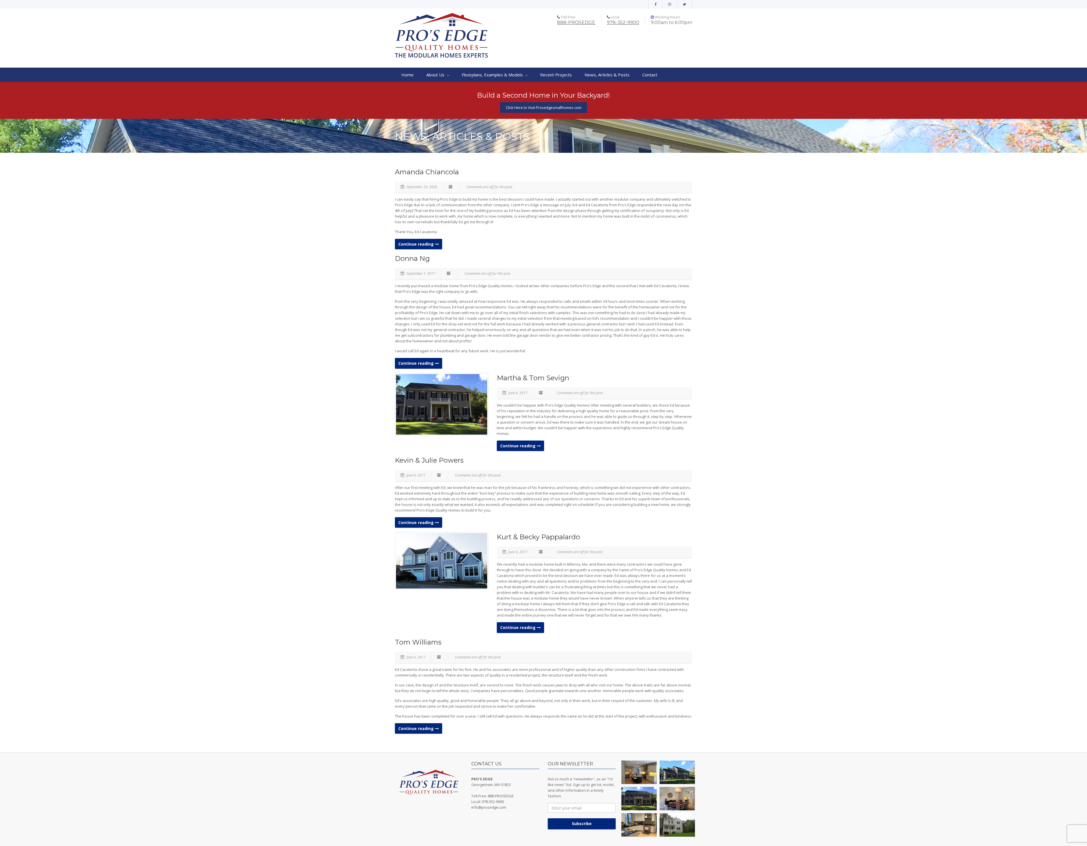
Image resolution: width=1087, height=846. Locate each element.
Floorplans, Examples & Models (492, 75)
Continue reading (416, 244)
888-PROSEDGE (576, 22)
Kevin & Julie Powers (429, 460)
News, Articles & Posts (607, 75)
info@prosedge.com (488, 807)
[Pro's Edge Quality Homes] (441, 36)
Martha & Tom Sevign (533, 378)
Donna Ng (412, 258)
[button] (639, 772)
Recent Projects (556, 75)
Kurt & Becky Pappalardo (538, 537)
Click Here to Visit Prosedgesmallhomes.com (543, 107)
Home (407, 75)
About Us (435, 75)
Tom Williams (418, 642)
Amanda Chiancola (427, 172)
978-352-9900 (623, 22)
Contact (649, 75)
